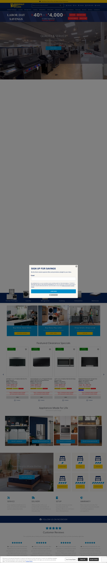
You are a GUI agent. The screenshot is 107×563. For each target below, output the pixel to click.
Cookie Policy (29, 561)
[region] (53, 559)
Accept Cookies (94, 559)
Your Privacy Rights (71, 559)
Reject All (82, 559)
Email (32, 275)
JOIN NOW (53, 291)
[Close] (76, 266)
